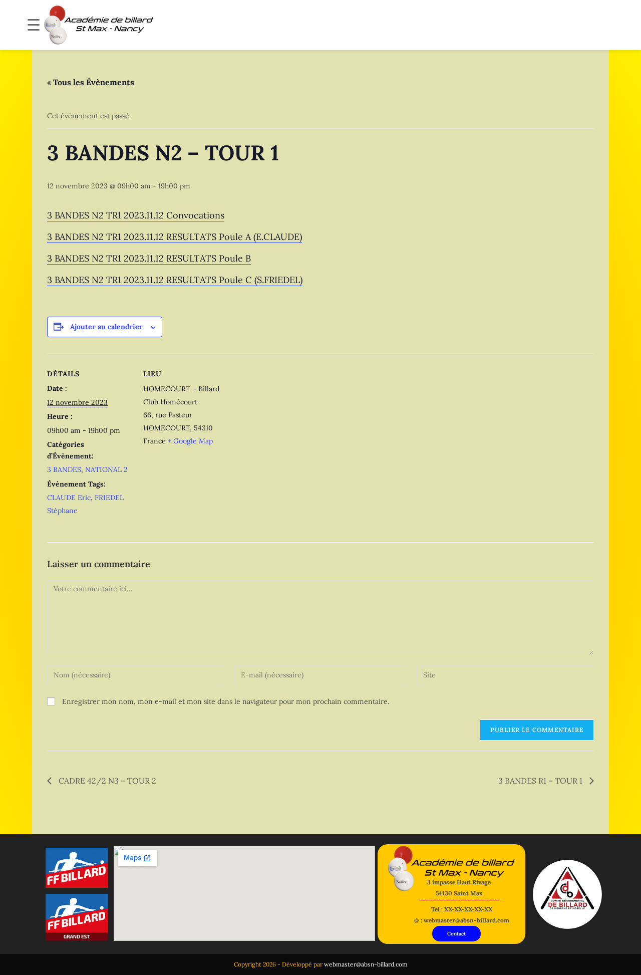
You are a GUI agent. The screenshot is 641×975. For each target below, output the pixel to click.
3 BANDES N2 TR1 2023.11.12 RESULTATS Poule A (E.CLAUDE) (174, 236)
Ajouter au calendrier (106, 326)
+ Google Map (190, 440)
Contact (456, 933)
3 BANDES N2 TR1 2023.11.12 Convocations (135, 215)
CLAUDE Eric (69, 497)
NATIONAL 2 (106, 469)
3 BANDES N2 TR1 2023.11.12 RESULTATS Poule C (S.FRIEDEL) (174, 280)
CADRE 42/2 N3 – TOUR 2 (106, 781)
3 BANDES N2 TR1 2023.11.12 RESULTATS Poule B (149, 258)
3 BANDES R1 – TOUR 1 (541, 781)
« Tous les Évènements (90, 82)
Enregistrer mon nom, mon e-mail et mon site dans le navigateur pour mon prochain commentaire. (225, 701)
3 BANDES (64, 469)
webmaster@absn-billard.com (366, 964)
